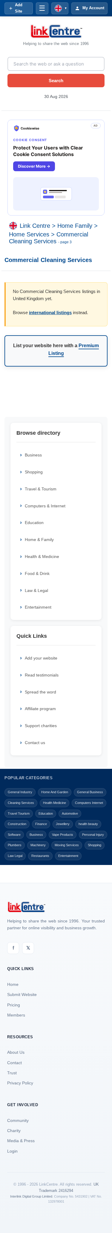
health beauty (88, 824)
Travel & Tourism (40, 489)
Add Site (18, 8)
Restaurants (40, 856)
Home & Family (39, 539)
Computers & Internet (45, 506)
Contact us (35, 742)
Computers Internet (89, 803)
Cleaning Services (21, 803)
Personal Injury (93, 834)
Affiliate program (40, 708)
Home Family (74, 225)
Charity (14, 1130)
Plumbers (15, 845)
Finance (41, 824)
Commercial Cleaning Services (48, 237)
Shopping (34, 472)
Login (12, 1151)
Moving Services (67, 845)
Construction (17, 824)
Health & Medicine (42, 556)
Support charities (41, 725)
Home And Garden (54, 792)
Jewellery (63, 824)
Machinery (38, 845)
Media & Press (21, 1140)
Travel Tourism (19, 813)
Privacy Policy (20, 1083)
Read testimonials (42, 675)
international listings (50, 312)
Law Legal (15, 856)
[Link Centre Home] (56, 31)
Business (33, 455)
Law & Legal (36, 590)
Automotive (70, 813)
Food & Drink (37, 573)
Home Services (29, 234)
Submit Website (22, 994)
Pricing (13, 1005)
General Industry (20, 792)
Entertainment (38, 607)
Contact (14, 1062)
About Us (15, 1052)
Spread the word (40, 692)
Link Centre (35, 225)
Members (16, 1015)
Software (14, 834)
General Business (90, 792)
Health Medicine (54, 803)
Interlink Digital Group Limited (31, 1196)
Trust (12, 1072)
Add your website (41, 658)
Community (18, 1120)
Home (13, 984)
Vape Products (62, 834)
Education (34, 522)
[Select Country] (14, 225)
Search (56, 80)
